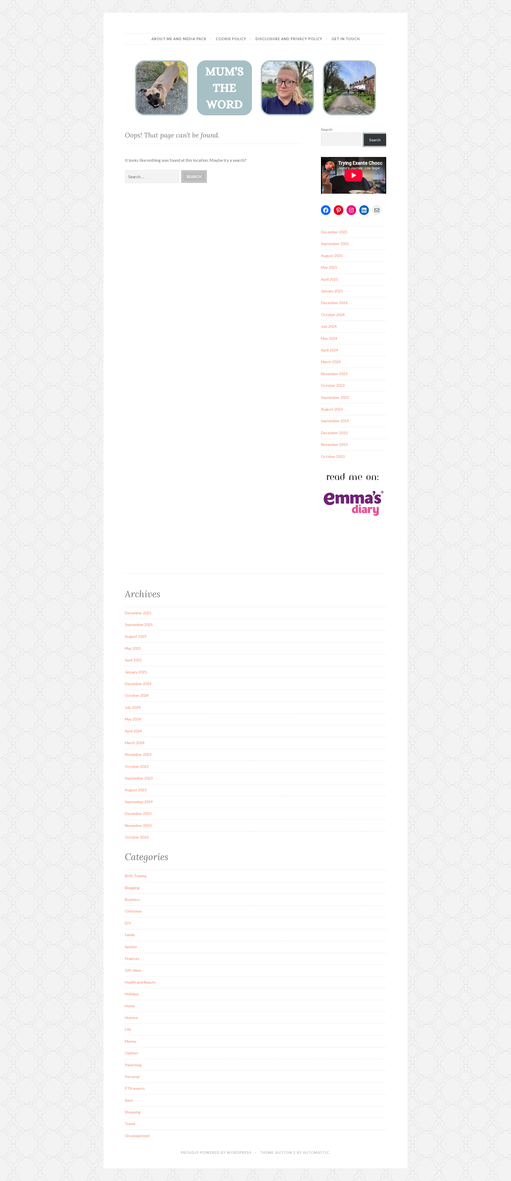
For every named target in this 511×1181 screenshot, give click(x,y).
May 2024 (329, 338)
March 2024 (331, 361)
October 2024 (333, 314)
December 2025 (334, 232)
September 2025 (335, 243)
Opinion (131, 1053)
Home (130, 1006)
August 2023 (332, 409)
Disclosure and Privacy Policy (289, 39)
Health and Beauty (140, 982)
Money (130, 1041)
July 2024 (329, 326)
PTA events (135, 1088)
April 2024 (329, 350)
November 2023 (334, 373)
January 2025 (332, 291)
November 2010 (334, 444)
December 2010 (334, 432)
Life (128, 1029)
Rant (129, 1100)
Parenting (133, 1065)
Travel (130, 1123)
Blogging (132, 887)
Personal (132, 1076)
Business (132, 899)
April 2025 (329, 279)
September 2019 (335, 420)
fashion (131, 946)
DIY (128, 923)
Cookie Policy (231, 39)
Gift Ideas (133, 970)
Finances (132, 958)
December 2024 (334, 302)
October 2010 (333, 456)
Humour (131, 1017)
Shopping (133, 1112)
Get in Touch (346, 39)
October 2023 (333, 385)
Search (326, 129)
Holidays (132, 994)
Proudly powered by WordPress (216, 1152)
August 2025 (332, 255)
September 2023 (335, 397)
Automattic (316, 1152)
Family (130, 935)
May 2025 (329, 267)
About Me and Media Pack (179, 39)
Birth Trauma (135, 875)
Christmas (133, 911)
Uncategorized (137, 1135)
